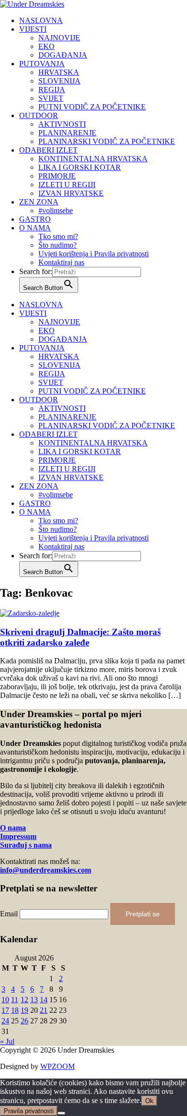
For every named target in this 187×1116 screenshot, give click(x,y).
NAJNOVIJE (59, 38)
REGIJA (51, 89)
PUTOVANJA (42, 64)
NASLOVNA (41, 20)
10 (5, 1000)
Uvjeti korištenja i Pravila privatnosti (93, 254)
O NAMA (35, 228)
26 (24, 1021)
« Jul (7, 1041)
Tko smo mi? (58, 236)
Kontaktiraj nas (61, 262)
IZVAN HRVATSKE (71, 193)
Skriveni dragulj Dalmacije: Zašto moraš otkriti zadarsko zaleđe (80, 637)
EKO (46, 46)
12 (24, 1000)
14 (43, 1000)
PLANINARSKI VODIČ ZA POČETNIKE (106, 141)
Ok (149, 1100)
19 (24, 1010)
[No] (61, 1113)
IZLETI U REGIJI (66, 184)
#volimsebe (55, 210)
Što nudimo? (57, 245)
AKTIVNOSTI (62, 124)
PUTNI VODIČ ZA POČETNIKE (92, 107)
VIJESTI (33, 29)
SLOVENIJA (59, 81)
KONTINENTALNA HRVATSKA (93, 159)
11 (14, 1000)
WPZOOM (57, 1066)
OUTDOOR (38, 115)
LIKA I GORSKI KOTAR (79, 167)
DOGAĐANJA (62, 55)
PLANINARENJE (67, 133)
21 (43, 1010)
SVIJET (50, 98)
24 (5, 1021)
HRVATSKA (58, 72)
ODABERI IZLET (48, 150)
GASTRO (35, 219)
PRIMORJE (57, 176)
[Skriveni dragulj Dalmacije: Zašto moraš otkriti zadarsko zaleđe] (29, 613)
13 (34, 1000)
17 (5, 1010)
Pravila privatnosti (29, 1111)
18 (15, 1010)
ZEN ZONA (38, 202)
